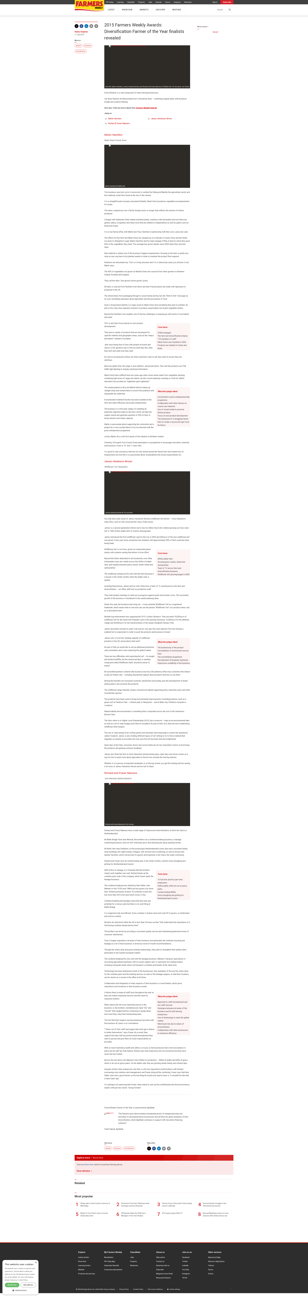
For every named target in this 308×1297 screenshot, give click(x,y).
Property (141, 2)
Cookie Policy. (23, 1280)
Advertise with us (162, 1265)
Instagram (186, 1274)
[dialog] (20, 1277)
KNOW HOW (127, 10)
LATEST (111, 10)
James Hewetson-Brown (161, 118)
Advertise (188, 2)
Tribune (211, 1265)
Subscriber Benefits (111, 1265)
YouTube (185, 1270)
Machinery (134, 1265)
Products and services (86, 1274)
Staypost (177, 2)
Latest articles (83, 1257)
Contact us (160, 1261)
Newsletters (108, 1257)
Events (210, 1274)
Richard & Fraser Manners (119, 123)
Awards (159, 2)
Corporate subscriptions (113, 1270)
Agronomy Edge (214, 1257)
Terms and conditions (155, 1289)
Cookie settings (174, 1289)
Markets (81, 1270)
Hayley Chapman (81, 32)
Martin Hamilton (114, 118)
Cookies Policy (138, 1289)
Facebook (185, 1257)
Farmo (167, 2)
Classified (131, 2)
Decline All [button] (28, 1285)
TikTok (184, 1278)
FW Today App (109, 1261)
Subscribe (227, 2)
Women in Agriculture (216, 1261)
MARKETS (144, 10)
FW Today (109, 2)
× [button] (36, 1262)
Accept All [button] (12, 1285)
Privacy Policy (124, 1289)
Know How (88, 1164)
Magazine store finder (164, 1274)
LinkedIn (185, 1265)
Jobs (150, 2)
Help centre (160, 1257)
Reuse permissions (163, 1278)
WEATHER (176, 10)
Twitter (185, 1261)
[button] (20, 1290)
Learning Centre (84, 1265)
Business (88, 46)
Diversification (80, 51)
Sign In (215, 2)
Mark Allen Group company (105, 1289)
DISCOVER (160, 10)
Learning (120, 2)
